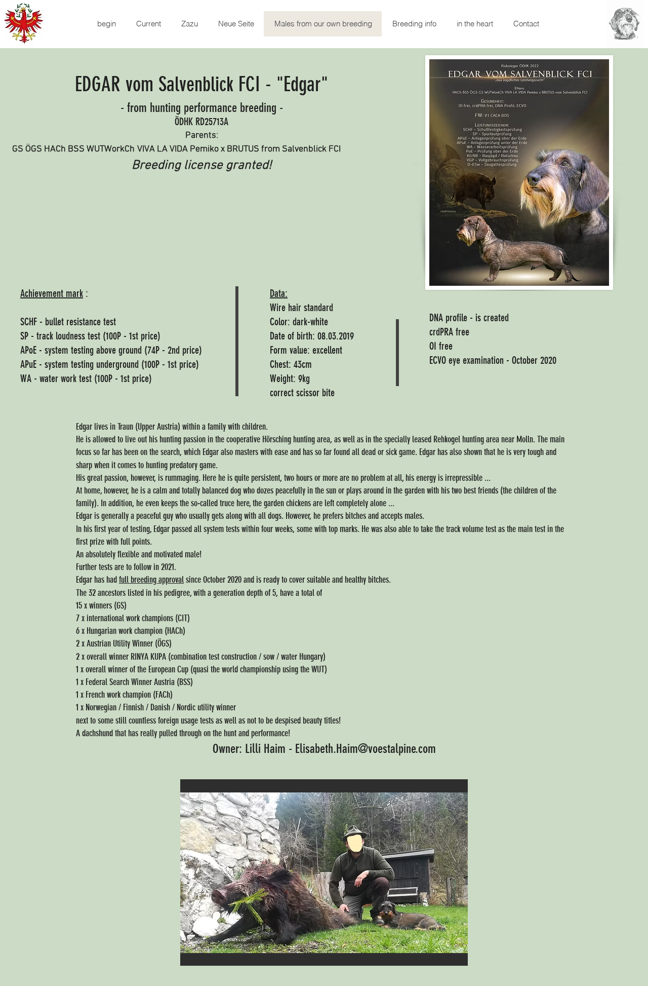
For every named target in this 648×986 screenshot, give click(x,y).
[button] (324, 872)
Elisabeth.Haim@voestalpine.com (365, 748)
